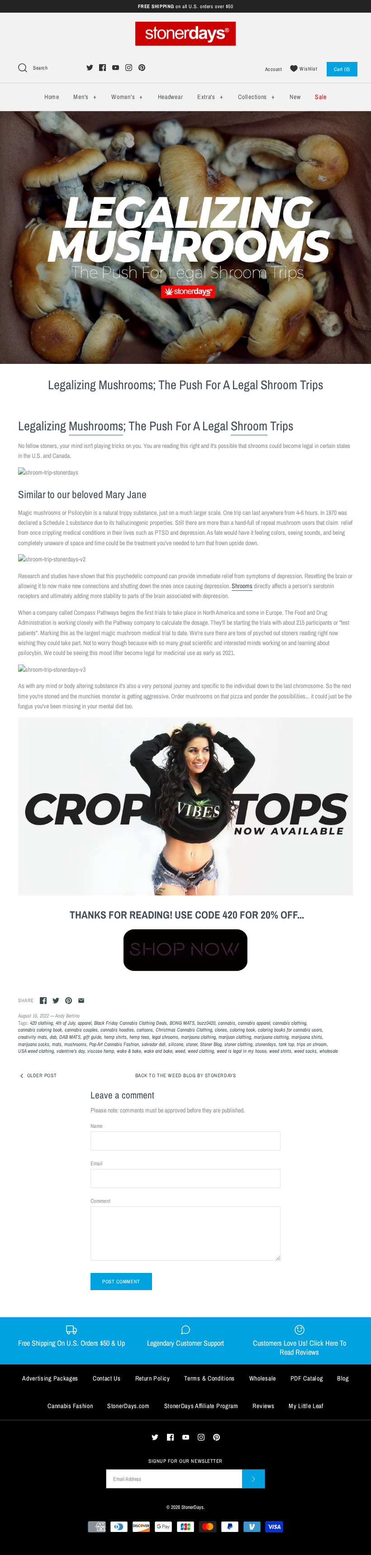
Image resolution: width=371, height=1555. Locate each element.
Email (96, 1163)
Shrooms (242, 586)
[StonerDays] (185, 27)
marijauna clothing (198, 1036)
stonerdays (265, 1044)
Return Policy (152, 1378)
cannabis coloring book (40, 1029)
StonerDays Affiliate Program (201, 1406)
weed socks (305, 1050)
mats (57, 1044)
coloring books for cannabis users (290, 1029)
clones (221, 1029)
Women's (127, 97)
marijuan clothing (235, 1036)
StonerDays (192, 1506)
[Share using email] (81, 1000)
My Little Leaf (306, 1406)
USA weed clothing (36, 1050)
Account (273, 69)
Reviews (263, 1406)
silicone (175, 1044)
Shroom (249, 425)
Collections (256, 97)
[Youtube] (115, 67)
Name (96, 1126)
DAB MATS (70, 1036)
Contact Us (107, 1378)
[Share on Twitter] (55, 1000)
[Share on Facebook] (43, 1000)
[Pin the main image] (68, 1000)
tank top (286, 1044)
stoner (191, 1044)
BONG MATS (182, 1022)
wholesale (328, 1050)
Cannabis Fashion (70, 1406)
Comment (100, 1201)
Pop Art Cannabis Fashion (114, 1044)
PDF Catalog (306, 1378)
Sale (321, 97)
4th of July (65, 1022)
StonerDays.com (128, 1406)
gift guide (92, 1036)
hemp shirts (115, 1036)
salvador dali (154, 1044)
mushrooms (75, 1044)
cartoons (145, 1029)
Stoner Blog (211, 1044)
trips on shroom (312, 1044)
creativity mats (32, 1036)
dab (53, 1036)
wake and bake (158, 1050)
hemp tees (139, 1036)
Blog (343, 1378)
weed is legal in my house (241, 1050)
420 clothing (41, 1022)
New (295, 97)
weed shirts (280, 1050)
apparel (84, 1022)
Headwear (170, 97)
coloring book (242, 1029)
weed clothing (201, 1050)
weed (180, 1050)
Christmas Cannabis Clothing (184, 1029)
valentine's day (71, 1050)
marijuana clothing (271, 1036)
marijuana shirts (306, 1036)
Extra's (210, 97)
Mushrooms (96, 425)
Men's (84, 97)
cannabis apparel (254, 1022)
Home (51, 97)
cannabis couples (81, 1029)
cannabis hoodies (117, 1029)
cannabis (226, 1022)
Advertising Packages (50, 1378)
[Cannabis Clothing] (185, 949)
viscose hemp (100, 1050)
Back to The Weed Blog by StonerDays (185, 1075)
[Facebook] (102, 67)
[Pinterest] (141, 67)
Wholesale (262, 1378)
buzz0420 (206, 1022)
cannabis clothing (289, 1022)
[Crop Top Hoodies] (185, 893)
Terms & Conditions (209, 1378)
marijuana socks (33, 1044)
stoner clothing (238, 1044)
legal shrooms (165, 1036)
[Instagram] (128, 67)
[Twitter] (89, 67)
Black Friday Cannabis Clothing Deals (130, 1022)
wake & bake (129, 1050)
